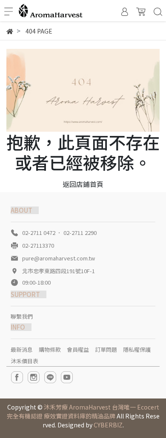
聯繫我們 (22, 316)
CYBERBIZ (108, 425)
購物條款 (50, 349)
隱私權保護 (137, 349)
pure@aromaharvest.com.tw (58, 258)
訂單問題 (106, 349)
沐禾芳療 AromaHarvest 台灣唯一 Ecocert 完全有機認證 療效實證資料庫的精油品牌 (83, 411)
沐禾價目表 (24, 361)
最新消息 (22, 349)
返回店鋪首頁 (83, 184)
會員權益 (78, 349)
